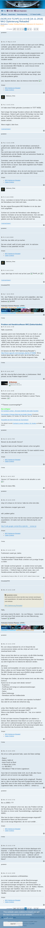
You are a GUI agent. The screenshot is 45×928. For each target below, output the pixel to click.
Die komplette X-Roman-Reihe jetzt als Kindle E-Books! (16, 414)
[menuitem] (3, 11)
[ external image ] (6, 129)
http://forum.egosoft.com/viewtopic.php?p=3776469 (18, 353)
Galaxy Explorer (9, 89)
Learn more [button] (8, 918)
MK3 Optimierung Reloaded (12, 88)
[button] (14, 29)
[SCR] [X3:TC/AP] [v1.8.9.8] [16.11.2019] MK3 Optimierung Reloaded (22, 20)
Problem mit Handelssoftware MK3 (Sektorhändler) (21, 324)
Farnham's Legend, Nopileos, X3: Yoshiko (24, 423)
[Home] (22, 4)
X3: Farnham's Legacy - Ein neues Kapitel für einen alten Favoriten (19, 411)
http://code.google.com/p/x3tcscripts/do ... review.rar (18, 526)
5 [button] (30, 29)
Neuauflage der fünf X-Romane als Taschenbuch (14, 419)
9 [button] (34, 29)
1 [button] (20, 29)
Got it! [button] (12, 924)
